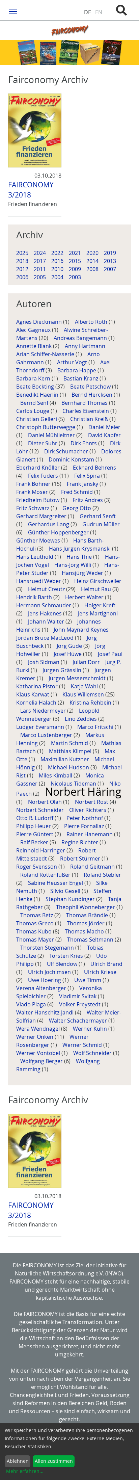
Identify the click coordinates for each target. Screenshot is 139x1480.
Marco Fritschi (96, 727)
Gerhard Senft (98, 516)
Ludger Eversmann (40, 727)
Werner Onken (35, 1036)
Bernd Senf (35, 402)
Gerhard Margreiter (42, 516)
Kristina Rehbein (91, 702)
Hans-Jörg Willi (73, 565)
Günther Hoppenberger (59, 532)
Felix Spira (87, 475)
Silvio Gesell (66, 891)
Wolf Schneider (93, 1053)
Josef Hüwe (68, 654)
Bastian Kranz (81, 378)
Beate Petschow (91, 386)
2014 (92, 261)
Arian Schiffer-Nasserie (46, 354)
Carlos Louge (33, 411)
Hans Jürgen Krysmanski (80, 548)
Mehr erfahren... (25, 1471)
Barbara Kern (34, 378)
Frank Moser (32, 492)
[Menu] (13, 11)
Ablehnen (18, 1461)
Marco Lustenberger (47, 735)
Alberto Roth (92, 321)
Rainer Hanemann (90, 834)
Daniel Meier (104, 427)
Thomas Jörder (86, 923)
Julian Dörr (87, 662)
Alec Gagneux (34, 330)
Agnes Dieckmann (39, 321)
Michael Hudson (69, 767)
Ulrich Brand (106, 964)
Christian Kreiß (89, 419)
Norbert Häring (83, 791)
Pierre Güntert (35, 834)
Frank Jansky (83, 483)
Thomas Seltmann (91, 939)
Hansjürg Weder (83, 573)
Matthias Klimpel (71, 751)
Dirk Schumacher (66, 451)
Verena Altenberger (41, 988)
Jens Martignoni (98, 613)
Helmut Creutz (47, 589)
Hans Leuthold (35, 556)
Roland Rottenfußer (46, 874)
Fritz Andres (88, 500)
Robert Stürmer (81, 858)
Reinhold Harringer (41, 850)
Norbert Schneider (40, 810)
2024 (40, 253)
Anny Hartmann (86, 346)
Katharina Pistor (37, 686)
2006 (22, 277)
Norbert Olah (45, 801)
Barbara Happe (77, 370)
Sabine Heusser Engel (56, 883)
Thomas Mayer (35, 939)
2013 (110, 261)
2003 (75, 277)
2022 (57, 253)
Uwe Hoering (45, 980)
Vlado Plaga (31, 1004)
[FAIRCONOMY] (69, 30)
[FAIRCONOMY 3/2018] (34, 130)
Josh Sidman (44, 662)
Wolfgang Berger (42, 1061)
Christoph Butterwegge (46, 427)
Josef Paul (110, 654)
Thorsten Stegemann (47, 947)
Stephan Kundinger (71, 899)
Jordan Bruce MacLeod (45, 637)
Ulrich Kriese (100, 972)
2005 (40, 277)
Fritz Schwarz (33, 508)
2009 (75, 269)
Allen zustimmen (54, 1461)
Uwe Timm (88, 980)
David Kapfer (104, 435)
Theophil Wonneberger (86, 907)
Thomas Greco (35, 923)
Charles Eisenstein (86, 411)
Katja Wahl (85, 686)
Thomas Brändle (87, 915)
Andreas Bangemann (81, 338)
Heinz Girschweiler (97, 581)
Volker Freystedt (80, 1004)
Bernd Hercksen (93, 394)
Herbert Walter (85, 597)
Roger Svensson (37, 866)
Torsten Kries (66, 955)
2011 (40, 269)
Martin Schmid (70, 743)
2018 (22, 261)
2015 (75, 261)
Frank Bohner (34, 483)
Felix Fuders (43, 475)
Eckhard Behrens (94, 467)
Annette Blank (34, 346)
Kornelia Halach (37, 702)
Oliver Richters (88, 810)
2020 (92, 253)
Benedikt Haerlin (38, 394)
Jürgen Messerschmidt (78, 678)
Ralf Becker (35, 842)
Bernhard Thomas (85, 402)
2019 (110, 253)
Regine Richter (80, 842)
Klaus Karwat (33, 694)
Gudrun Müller (101, 524)
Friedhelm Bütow (38, 500)
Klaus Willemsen (83, 694)
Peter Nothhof (85, 818)
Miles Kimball (56, 775)
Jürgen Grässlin (63, 670)
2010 (57, 269)
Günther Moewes (38, 540)
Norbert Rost (92, 801)
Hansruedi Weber (39, 581)
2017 (40, 261)
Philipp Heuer (34, 826)
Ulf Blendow (63, 964)
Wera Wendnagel (38, 1028)
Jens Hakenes (45, 613)
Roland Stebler (102, 874)
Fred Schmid (77, 492)
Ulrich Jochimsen (50, 972)
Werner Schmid (82, 1045)
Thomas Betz (37, 915)
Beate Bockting (35, 386)
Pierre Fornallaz (84, 826)
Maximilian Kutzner (65, 759)
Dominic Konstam (72, 459)
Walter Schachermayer (78, 1020)
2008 (92, 269)
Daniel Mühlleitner (52, 435)
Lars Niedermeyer (43, 710)
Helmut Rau (96, 589)
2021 (75, 253)
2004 (57, 277)
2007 (110, 269)
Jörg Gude (70, 646)
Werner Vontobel (38, 1053)
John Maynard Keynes (82, 629)
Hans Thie (79, 556)
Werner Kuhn (90, 1028)
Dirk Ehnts (84, 443)
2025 (22, 253)
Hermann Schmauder (44, 605)
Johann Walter (46, 621)
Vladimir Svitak (78, 996)
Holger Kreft (99, 605)
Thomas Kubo (34, 931)
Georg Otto (77, 508)
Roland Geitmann (93, 866)
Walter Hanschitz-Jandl (45, 1012)
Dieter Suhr (43, 443)
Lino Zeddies (81, 718)
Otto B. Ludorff (35, 818)
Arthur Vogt (72, 362)
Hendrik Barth (34, 597)
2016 (57, 261)
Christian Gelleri (37, 419)
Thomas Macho (85, 931)
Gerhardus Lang (49, 524)
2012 (22, 269)
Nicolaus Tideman (74, 783)
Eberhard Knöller (38, 467)
